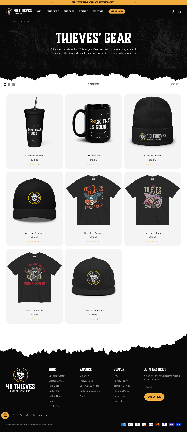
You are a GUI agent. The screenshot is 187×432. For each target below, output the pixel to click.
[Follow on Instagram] (20, 415)
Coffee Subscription (90, 390)
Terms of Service (122, 385)
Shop (39, 11)
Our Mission (117, 11)
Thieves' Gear (23, 22)
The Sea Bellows (152, 232)
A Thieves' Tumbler (34, 155)
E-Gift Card (54, 406)
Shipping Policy (121, 390)
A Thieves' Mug (93, 155)
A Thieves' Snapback (93, 310)
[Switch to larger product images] (5, 84)
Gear (50, 400)
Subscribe (154, 396)
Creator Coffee (56, 380)
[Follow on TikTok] (47, 415)
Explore (83, 11)
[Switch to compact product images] (13, 84)
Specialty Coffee (57, 375)
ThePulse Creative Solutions (32, 424)
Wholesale (85, 396)
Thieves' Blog (86, 380)
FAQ (116, 375)
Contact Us (119, 400)
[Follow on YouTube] (40, 415)
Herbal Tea (53, 385)
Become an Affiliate (89, 385)
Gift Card (69, 11)
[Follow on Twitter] (14, 415)
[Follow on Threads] (27, 415)
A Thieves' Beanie (152, 155)
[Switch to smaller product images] (9, 84)
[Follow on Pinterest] (34, 415)
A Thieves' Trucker (34, 232)
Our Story (98, 11)
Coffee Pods (54, 390)
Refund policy (121, 396)
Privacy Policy (121, 380)
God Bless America (93, 232)
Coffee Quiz (53, 11)
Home (8, 22)
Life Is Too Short (34, 310)
